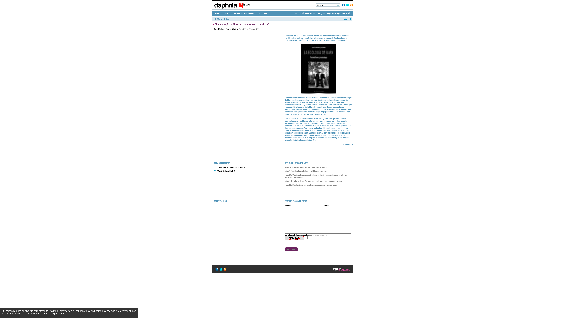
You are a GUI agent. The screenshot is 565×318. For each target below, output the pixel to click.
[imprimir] (345, 19)
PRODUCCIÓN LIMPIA (226, 171)
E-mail (326, 206)
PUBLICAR (291, 249)
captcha (312, 235)
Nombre (288, 206)
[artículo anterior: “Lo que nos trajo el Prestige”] (348, 19)
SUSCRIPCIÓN (263, 13)
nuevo (324, 235)
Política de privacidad (54, 313)
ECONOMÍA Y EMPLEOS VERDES (231, 167)
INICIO (217, 13)
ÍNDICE (227, 13)
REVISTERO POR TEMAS (244, 13)
